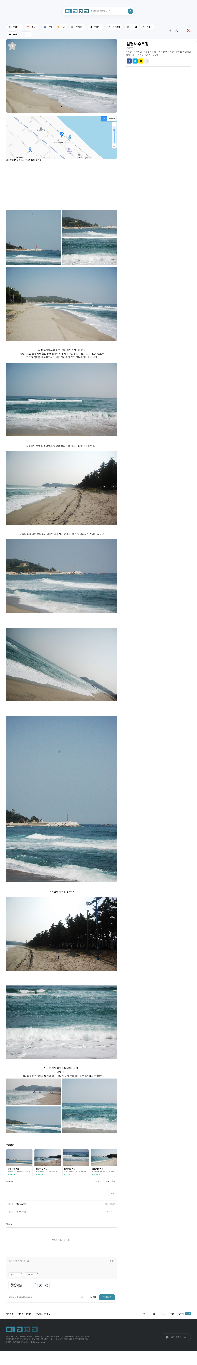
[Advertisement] (61, 184)
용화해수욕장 (21, 1211)
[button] (61, 106)
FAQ (163, 1314)
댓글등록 (107, 1297)
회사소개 (9, 1314)
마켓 (143, 1314)
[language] (188, 30)
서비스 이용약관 (24, 1314)
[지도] (104, 118)
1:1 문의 (153, 1314)
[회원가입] (177, 30)
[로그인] (170, 30)
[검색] (130, 11)
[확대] (114, 124)
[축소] (114, 146)
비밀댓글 (92, 1297)
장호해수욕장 (21, 1204)
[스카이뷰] (111, 118)
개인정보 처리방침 (43, 1314)
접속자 (184, 1314)
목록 (112, 1194)
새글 (172, 1314)
